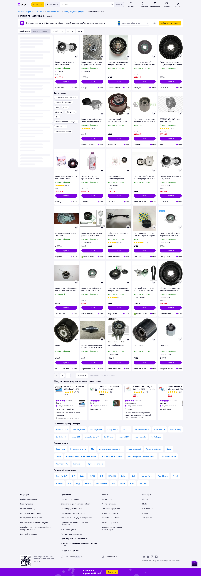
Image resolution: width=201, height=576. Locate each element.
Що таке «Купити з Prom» (30, 513)
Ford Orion (108, 437)
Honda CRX (75, 437)
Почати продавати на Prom (72, 508)
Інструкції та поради (28, 534)
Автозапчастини (53, 11)
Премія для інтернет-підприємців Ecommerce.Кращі (74, 523)
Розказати (112, 572)
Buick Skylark (61, 437)
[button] (66, 81)
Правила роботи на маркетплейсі (74, 539)
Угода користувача (68, 529)
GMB (133, 476)
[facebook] (148, 556)
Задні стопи (60, 449)
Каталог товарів (24, 11)
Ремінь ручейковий (153, 449)
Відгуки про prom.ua (110, 522)
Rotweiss (59, 483)
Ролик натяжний (134, 449)
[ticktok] (156, 556)
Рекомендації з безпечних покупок (34, 522)
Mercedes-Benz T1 (92, 437)
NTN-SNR (112, 476)
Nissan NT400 (123, 437)
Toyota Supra (156, 437)
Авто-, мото (39, 11)
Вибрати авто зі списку (170, 23)
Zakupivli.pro (147, 518)
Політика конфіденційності (71, 534)
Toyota (122, 483)
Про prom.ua (107, 499)
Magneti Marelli (147, 476)
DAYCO (92, 476)
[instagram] (152, 556)
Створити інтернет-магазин (72, 504)
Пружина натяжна (95, 464)
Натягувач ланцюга (78, 449)
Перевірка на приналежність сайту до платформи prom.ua (35, 528)
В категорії (51, 4)
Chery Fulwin (112, 429)
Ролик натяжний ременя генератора (81, 456)
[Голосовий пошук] (112, 4)
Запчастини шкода (168, 456)
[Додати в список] (76, 56)
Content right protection (111, 518)
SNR (101, 476)
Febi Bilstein (163, 476)
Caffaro (124, 476)
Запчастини (78, 464)
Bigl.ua (145, 499)
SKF (73, 476)
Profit (132, 483)
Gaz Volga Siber (96, 429)
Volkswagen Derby (141, 429)
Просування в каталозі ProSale (73, 513)
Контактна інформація (111, 508)
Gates (82, 476)
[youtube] (143, 556)
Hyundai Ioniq (175, 429)
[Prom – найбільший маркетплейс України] (23, 4)
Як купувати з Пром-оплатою (31, 518)
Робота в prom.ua (109, 504)
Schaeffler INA (61, 476)
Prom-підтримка (26, 504)
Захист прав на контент (111, 513)
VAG (113, 483)
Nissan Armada (140, 437)
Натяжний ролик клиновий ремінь (141, 456)
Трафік (58, 456)
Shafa (144, 504)
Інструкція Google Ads (70, 550)
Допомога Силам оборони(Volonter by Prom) (112, 528)
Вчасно (145, 513)
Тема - (70, 557)
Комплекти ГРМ (62, 464)
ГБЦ (92, 449)
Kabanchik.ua (147, 508)
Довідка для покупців (28, 499)
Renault (88, 483)
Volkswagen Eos (79, 429)
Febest (175, 476)
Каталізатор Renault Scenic (111, 456)
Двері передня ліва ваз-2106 (110, 449)
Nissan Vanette (62, 429)
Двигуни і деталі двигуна (74, 11)
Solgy (78, 483)
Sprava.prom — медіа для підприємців (76, 518)
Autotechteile (101, 483)
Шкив (169, 449)
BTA (69, 483)
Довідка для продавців (70, 499)
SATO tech (143, 483)
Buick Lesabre (159, 429)
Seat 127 (126, 429)
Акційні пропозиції (27, 508)
